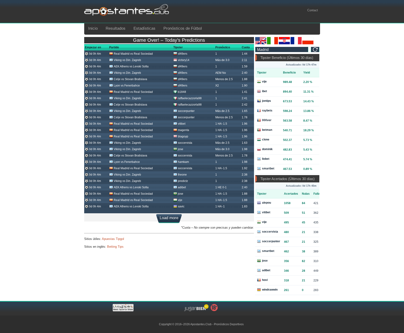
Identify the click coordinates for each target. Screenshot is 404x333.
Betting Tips (115, 246)
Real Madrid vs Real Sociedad (133, 53)
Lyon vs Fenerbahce (127, 85)
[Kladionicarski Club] (284, 43)
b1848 (182, 92)
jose (180, 149)
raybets (267, 110)
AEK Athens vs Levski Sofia (131, 66)
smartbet (268, 168)
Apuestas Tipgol (113, 239)
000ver (266, 120)
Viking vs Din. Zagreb (127, 60)
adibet (182, 187)
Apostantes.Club (201, 324)
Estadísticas (144, 28)
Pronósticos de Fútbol (182, 28)
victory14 (183, 60)
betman (267, 130)
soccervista (185, 142)
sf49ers (182, 53)
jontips (266, 101)
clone (265, 139)
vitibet (181, 123)
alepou (266, 202)
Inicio (93, 28)
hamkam (183, 162)
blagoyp (183, 136)
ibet (264, 91)
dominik (267, 149)
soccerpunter (186, 111)
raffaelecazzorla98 (190, 98)
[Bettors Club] (260, 43)
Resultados (115, 28)
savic (181, 206)
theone (182, 174)
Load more (169, 218)
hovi (265, 280)
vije (180, 200)
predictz (183, 181)
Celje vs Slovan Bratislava (130, 79)
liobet (265, 158)
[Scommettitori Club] (272, 43)
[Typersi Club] (307, 43)
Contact (312, 10)
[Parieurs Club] (296, 43)
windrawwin (270, 289)
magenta (183, 130)
